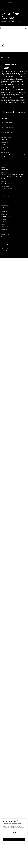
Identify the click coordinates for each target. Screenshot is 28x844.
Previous (3, 50)
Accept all (14, 839)
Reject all (14, 832)
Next (8, 50)
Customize (14, 836)
